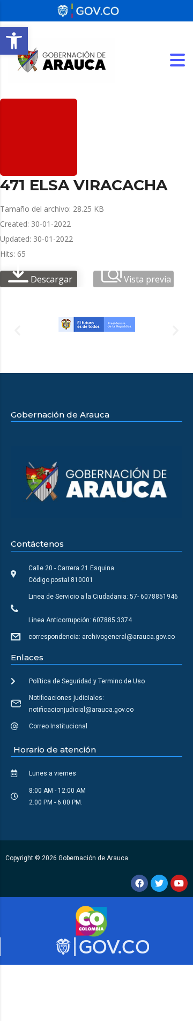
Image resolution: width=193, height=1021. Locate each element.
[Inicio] (61, 59)
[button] (14, 41)
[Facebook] (139, 883)
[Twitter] (159, 883)
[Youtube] (179, 883)
